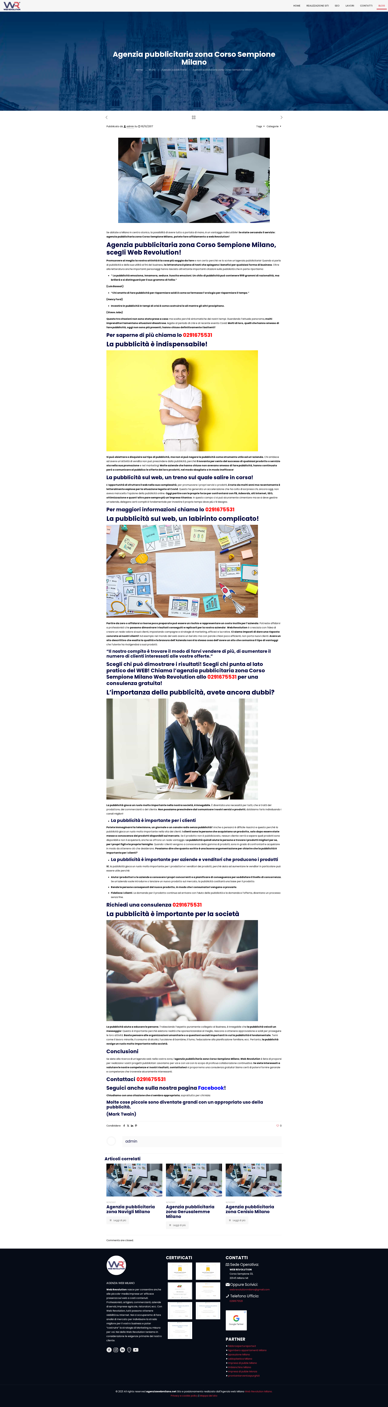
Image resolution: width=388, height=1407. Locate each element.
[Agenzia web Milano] (11, 6)
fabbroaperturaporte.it (242, 1346)
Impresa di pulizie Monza (242, 1371)
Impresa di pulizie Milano (242, 1363)
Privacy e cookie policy (184, 1395)
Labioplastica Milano (240, 1359)
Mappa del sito (208, 1395)
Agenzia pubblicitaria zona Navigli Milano (130, 1209)
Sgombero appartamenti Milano (247, 1350)
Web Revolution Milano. (258, 1391)
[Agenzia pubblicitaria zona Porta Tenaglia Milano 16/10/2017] (8, 1395)
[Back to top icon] (373, 1401)
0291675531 (197, 335)
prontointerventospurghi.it (244, 1375)
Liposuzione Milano (239, 1354)
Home (139, 69)
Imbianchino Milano (239, 1367)
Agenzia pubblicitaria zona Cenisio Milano (250, 1209)
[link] (180, 1271)
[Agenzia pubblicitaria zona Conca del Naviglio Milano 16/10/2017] (379, 1395)
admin (130, 126)
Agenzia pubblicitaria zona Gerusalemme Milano (190, 1212)
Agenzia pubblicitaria (173, 69)
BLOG (152, 69)
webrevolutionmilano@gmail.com (250, 1289)
